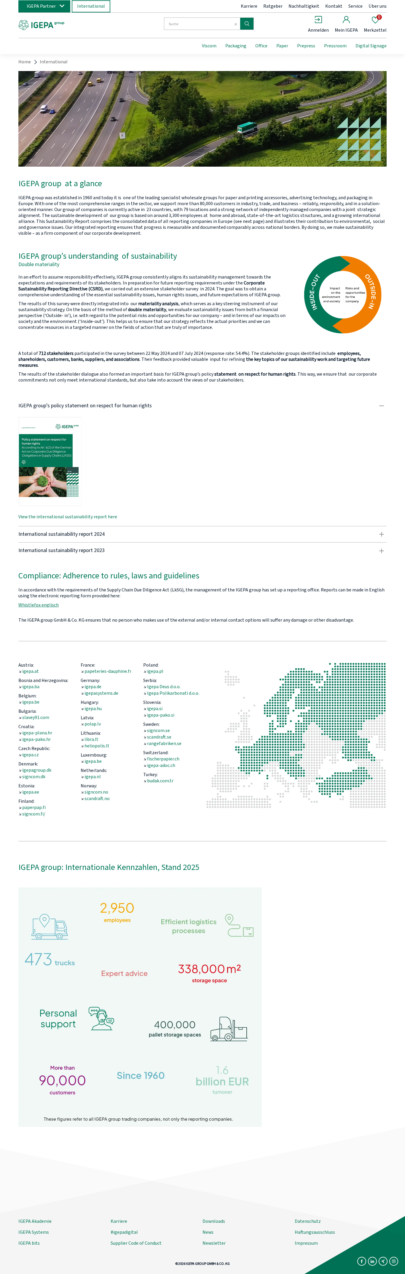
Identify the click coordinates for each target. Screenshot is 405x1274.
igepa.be (30, 702)
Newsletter (214, 1243)
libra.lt (91, 739)
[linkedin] (372, 1261)
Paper (282, 46)
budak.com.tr (160, 781)
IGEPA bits (29, 1243)
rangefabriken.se (164, 743)
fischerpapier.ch (163, 759)
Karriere (249, 6)
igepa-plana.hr (37, 733)
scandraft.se (159, 737)
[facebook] (361, 1261)
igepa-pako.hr (36, 739)
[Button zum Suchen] (246, 24)
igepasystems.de (101, 693)
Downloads (214, 1221)
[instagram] (393, 1261)
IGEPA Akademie (35, 1221)
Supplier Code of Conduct (136, 1243)
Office (261, 46)
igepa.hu (93, 708)
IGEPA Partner (41, 6)
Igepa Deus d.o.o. (164, 686)
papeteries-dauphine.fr (107, 671)
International (91, 6)
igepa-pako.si (160, 715)
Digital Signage (371, 46)
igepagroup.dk (36, 770)
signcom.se (158, 730)
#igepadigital (124, 1232)
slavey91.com (35, 717)
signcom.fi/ (33, 814)
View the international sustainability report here (67, 517)
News (208, 1232)
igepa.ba (30, 686)
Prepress (306, 46)
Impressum (306, 1243)
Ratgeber (273, 6)
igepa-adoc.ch (161, 765)
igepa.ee (30, 792)
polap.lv (92, 724)
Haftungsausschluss (315, 1232)
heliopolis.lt (96, 746)
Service (355, 6)
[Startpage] (67, 24)
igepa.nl (92, 776)
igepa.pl (155, 671)
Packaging (235, 46)
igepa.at (30, 671)
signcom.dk (33, 776)
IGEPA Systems (33, 1232)
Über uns (378, 6)
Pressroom (335, 46)
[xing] (383, 1261)
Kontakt (333, 6)
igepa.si (154, 708)
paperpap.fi (34, 807)
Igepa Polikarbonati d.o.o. (173, 693)
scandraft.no (97, 798)
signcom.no (96, 792)
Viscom (209, 46)
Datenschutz (308, 1221)
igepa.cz (30, 755)
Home (24, 62)
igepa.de (92, 686)
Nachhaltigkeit (303, 6)
